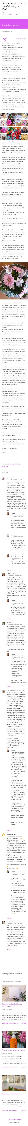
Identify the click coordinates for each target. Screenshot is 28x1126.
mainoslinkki (13, 464)
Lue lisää (23, 1023)
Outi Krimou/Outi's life (12, 573)
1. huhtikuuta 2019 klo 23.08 (15, 624)
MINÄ (10, 14)
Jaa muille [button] (5, 466)
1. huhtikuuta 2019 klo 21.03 (15, 575)
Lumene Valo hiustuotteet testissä (13, 1050)
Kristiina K (9, 478)
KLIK (7, 435)
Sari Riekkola (10, 622)
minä (18, 464)
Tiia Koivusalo (10, 921)
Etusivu (3, 14)
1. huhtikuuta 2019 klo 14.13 (15, 479)
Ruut (8, 690)
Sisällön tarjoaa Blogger (14, 1119)
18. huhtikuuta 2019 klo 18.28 (15, 923)
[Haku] (21, 3)
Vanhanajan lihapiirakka (10, 1094)
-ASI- (18, 1122)
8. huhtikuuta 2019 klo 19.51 (15, 836)
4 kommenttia (13, 1067)
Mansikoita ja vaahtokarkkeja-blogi (10, 6)
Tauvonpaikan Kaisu (11, 834)
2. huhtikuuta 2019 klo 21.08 (17, 690)
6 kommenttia (13, 1023)
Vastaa (9, 570)
